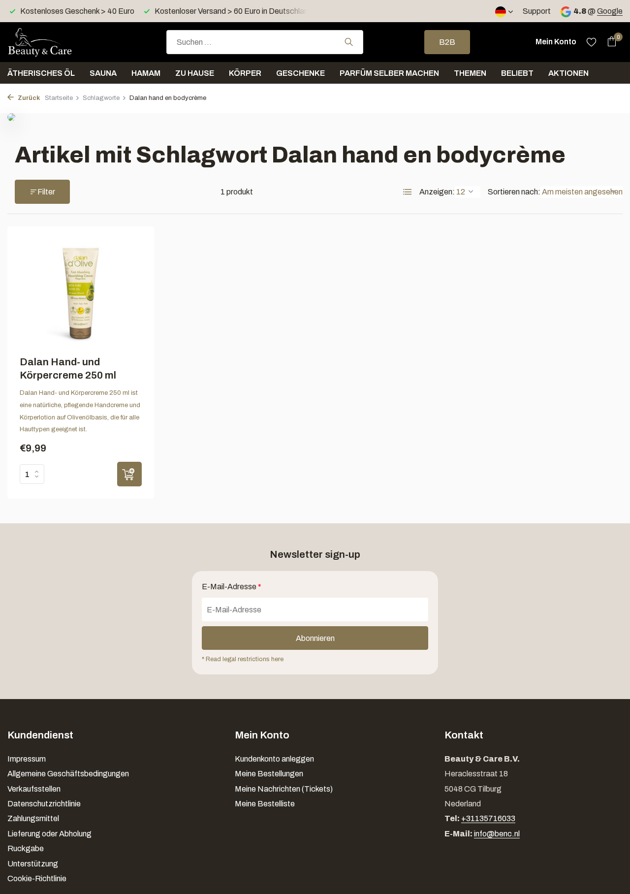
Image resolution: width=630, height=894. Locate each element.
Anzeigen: (437, 192)
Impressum (26, 759)
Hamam (145, 73)
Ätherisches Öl (41, 73)
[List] (407, 192)
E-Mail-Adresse (231, 586)
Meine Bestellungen (269, 773)
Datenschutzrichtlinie (44, 803)
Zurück (28, 98)
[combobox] (264, 42)
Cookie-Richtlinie (36, 878)
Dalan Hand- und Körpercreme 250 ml (68, 368)
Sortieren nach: (514, 192)
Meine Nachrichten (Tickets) (284, 789)
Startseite (59, 98)
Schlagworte (101, 98)
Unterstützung (32, 864)
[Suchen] (349, 42)
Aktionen (568, 73)
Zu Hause (194, 73)
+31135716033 (488, 818)
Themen (470, 73)
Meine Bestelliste (265, 803)
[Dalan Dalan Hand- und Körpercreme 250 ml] (81, 293)
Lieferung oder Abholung (49, 834)
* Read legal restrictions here (243, 659)
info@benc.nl (497, 834)
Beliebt (517, 73)
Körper (245, 73)
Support (537, 11)
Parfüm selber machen (389, 73)
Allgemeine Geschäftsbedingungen (68, 773)
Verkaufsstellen (34, 789)
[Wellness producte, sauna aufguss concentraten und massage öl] (56, 42)
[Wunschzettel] (591, 41)
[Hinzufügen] (129, 474)
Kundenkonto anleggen (274, 759)
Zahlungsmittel (33, 818)
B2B (447, 42)
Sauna (103, 73)
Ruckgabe (25, 848)
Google (610, 11)
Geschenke (300, 73)
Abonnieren (315, 638)
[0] (609, 42)
